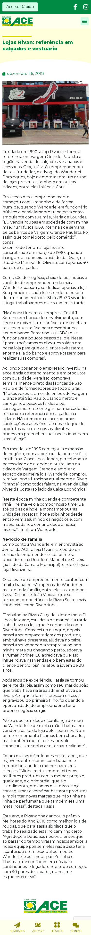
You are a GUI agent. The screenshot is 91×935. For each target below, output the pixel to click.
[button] (20, 6)
